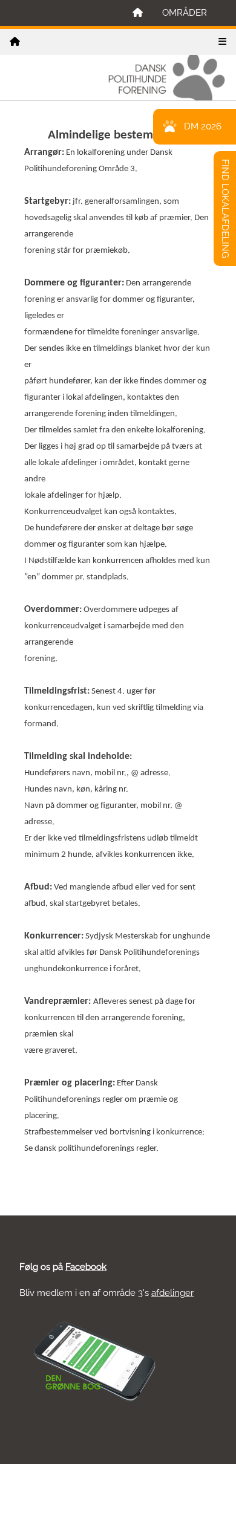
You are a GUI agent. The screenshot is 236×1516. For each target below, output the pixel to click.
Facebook (86, 1266)
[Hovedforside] (137, 13)
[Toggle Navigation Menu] (222, 42)
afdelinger (172, 1292)
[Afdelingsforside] (15, 42)
